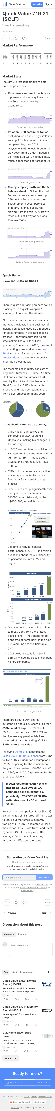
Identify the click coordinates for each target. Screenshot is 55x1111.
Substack (15, 1107)
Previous (12, 913)
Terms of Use (42, 884)
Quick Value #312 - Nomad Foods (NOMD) (19, 982)
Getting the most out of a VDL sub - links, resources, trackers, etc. (18, 1042)
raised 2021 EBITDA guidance (20, 755)
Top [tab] (6, 972)
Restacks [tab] (22, 934)
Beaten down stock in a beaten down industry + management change (18, 990)
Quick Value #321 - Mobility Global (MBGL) (20, 1008)
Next (44, 913)
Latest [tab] (14, 972)
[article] (27, 990)
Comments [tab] (9, 934)
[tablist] (15, 934)
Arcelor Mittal (10, 357)
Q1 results (21, 751)
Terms (34, 1096)
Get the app (39, 1102)
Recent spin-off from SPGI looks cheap (19, 1016)
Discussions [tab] (26, 972)
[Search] (49, 972)
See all (8, 1058)
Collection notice (45, 1096)
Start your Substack (21, 1102)
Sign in (48, 4)
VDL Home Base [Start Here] (16, 1034)
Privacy (27, 1096)
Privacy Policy (27, 890)
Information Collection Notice (33, 887)
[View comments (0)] (16, 38)
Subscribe (37, 4)
